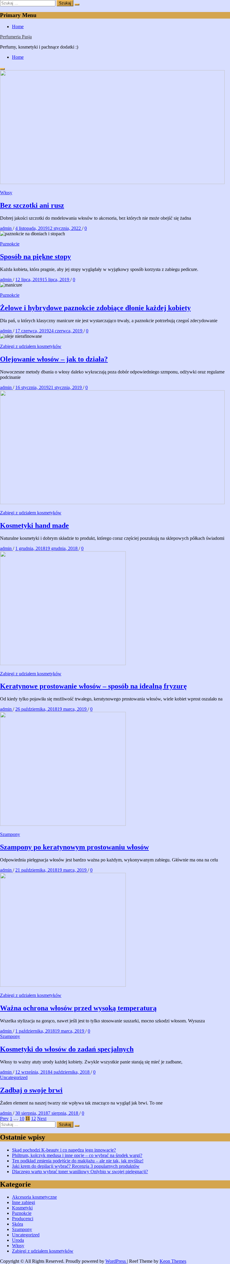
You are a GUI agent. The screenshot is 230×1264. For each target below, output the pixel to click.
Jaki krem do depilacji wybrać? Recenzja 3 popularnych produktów (76, 1166)
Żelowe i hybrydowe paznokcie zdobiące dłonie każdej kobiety (95, 308)
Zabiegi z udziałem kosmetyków (30, 346)
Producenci (22, 1218)
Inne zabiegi (23, 1202)
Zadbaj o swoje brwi (31, 1090)
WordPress (116, 1261)
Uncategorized (14, 1077)
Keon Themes (173, 1261)
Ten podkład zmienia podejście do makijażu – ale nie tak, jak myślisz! (77, 1160)
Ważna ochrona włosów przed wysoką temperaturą (78, 1008)
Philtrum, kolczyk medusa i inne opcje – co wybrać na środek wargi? (77, 1155)
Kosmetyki (22, 1207)
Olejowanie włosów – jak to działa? (54, 359)
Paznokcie (9, 243)
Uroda (18, 1240)
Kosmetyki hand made (34, 525)
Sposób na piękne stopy (35, 256)
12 (33, 1118)
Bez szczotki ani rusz (32, 205)
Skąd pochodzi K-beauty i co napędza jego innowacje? (64, 1149)
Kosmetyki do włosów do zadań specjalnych (67, 1049)
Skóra (17, 1224)
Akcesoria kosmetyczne (34, 1197)
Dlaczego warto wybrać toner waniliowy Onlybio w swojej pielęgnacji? (80, 1171)
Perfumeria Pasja (16, 36)
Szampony (10, 834)
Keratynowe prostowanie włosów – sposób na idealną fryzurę (93, 686)
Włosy (6, 192)
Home (18, 26)
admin (6, 228)
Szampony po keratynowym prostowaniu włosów (74, 847)
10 (21, 1118)
